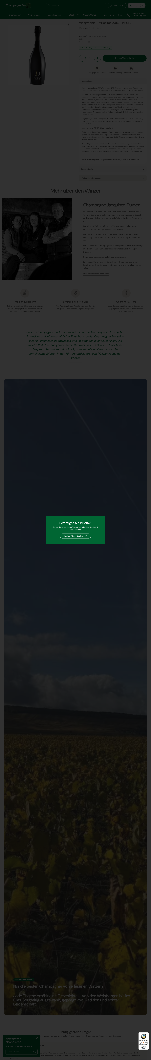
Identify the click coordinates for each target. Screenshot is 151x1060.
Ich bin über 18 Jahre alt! (75, 536)
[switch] (143, 1047)
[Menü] (147, 1033)
